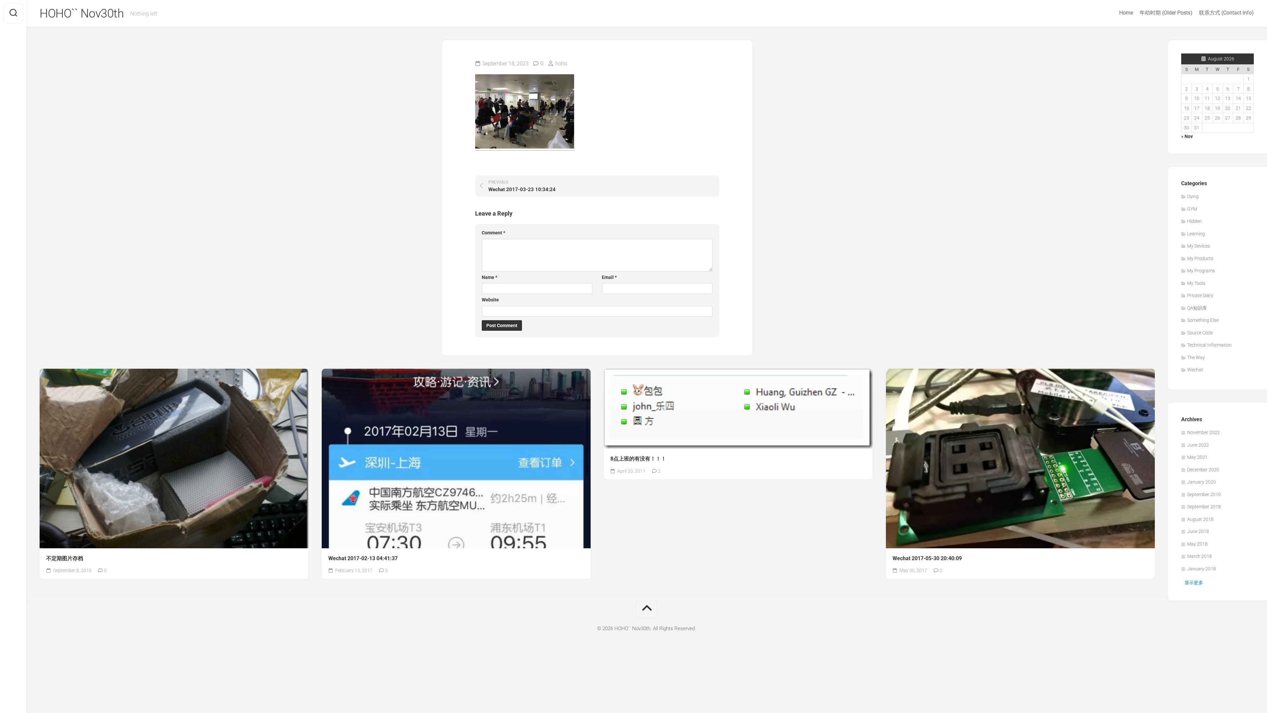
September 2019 (1204, 494)
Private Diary (1200, 295)
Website (490, 299)
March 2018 (1199, 556)
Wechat (1195, 369)
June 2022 (1198, 445)
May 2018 (1197, 544)
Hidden (1194, 221)
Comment (493, 232)
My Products (1200, 258)
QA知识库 (1197, 308)
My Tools (1196, 283)
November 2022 (1203, 432)
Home (1126, 13)
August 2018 (1200, 519)
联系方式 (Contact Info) (1226, 13)
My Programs (1201, 270)
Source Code (1200, 332)
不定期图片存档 (64, 558)
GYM (1192, 209)
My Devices (1198, 246)
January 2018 (1201, 568)
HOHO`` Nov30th (82, 13)
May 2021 (1197, 457)
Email (609, 277)
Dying (1193, 196)
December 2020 (1203, 469)
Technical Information (1209, 345)
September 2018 (1204, 506)
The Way (1196, 357)
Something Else (1202, 320)
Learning (1196, 233)
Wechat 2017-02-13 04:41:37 (363, 558)
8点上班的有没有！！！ (638, 459)
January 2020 (1201, 482)
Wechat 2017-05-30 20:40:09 (927, 558)
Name (489, 277)
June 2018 (1198, 531)
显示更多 (1194, 582)
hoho (561, 63)
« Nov (1187, 136)
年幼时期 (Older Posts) (1166, 13)
